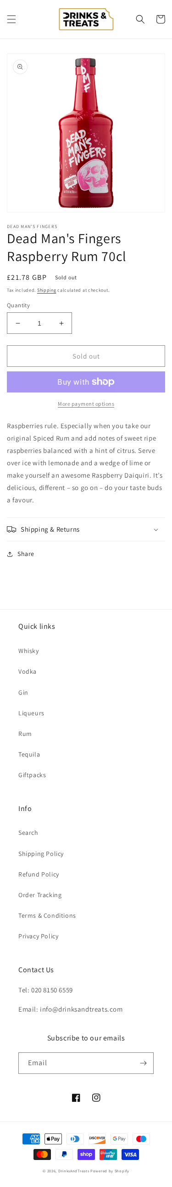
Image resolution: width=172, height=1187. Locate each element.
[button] (11, 19)
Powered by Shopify (109, 1170)
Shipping (46, 290)
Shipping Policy (41, 853)
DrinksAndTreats (73, 1170)
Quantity (18, 305)
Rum (25, 734)
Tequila (29, 754)
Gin (23, 692)
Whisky (28, 651)
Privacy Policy (38, 936)
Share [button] (25, 554)
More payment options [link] (86, 403)
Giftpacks (32, 775)
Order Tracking (39, 895)
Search (28, 832)
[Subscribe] (143, 1063)
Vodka (27, 671)
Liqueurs (31, 713)
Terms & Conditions (47, 915)
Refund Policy (38, 874)
